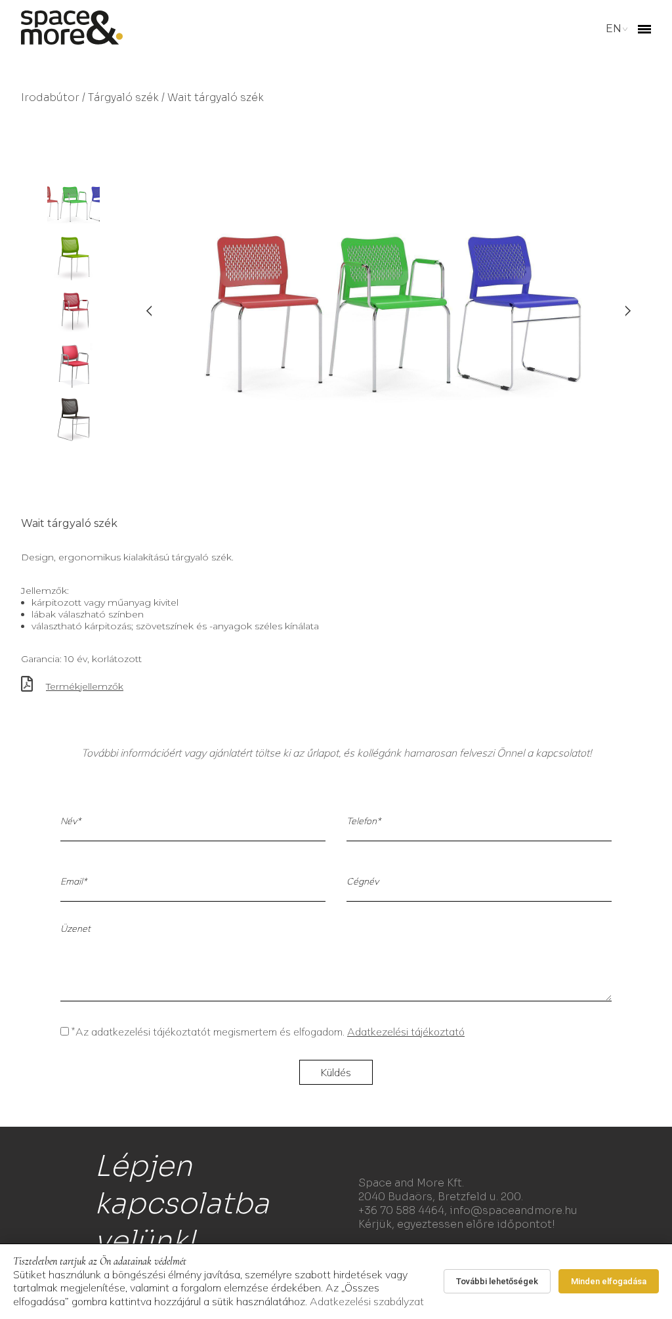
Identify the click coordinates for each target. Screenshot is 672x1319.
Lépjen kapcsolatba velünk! (181, 1203)
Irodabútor (50, 97)
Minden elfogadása (608, 1281)
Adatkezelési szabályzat (367, 1301)
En (613, 28)
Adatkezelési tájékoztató (406, 1031)
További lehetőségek (497, 1281)
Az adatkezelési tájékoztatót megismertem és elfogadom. (268, 1031)
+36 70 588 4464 (401, 1210)
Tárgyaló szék (123, 97)
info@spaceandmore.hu (514, 1210)
